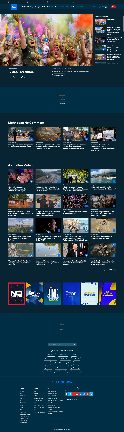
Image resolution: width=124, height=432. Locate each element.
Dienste (36, 388)
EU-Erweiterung (65, 358)
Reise (56, 7)
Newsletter (70, 399)
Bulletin (36, 393)
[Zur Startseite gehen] (14, 7)
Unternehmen (12, 258)
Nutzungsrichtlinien (52, 395)
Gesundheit (80, 7)
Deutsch (12, 2)
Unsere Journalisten (25, 414)
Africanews (37, 409)
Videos (22, 409)
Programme (23, 412)
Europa (37, 7)
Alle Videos (109, 269)
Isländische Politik (61, 371)
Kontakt (49, 402)
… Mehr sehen (58, 75)
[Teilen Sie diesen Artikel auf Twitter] (14, 77)
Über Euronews (51, 391)
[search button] (64, 2)
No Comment (12, 142)
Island (74, 354)
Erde (72, 7)
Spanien (75, 367)
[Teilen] (18, 77)
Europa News (12, 185)
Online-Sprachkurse (39, 412)
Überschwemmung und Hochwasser (57, 367)
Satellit (77, 358)
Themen (22, 388)
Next (62, 7)
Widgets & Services (39, 407)
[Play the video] (46, 40)
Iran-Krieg (51, 354)
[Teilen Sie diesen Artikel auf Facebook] (10, 77)
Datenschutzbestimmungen (55, 400)
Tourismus (48, 371)
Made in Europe (12, 234)
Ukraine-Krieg (63, 354)
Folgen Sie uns (38, 400)
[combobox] (73, 2)
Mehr (48, 388)
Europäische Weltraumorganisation (62, 363)
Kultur (67, 7)
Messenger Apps (38, 405)
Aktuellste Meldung (26, 7)
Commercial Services (53, 393)
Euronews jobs (51, 405)
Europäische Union (50, 358)
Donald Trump (75, 371)
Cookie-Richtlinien (52, 398)
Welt (43, 7)
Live (113, 6)
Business (50, 7)
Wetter (35, 395)
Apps (35, 402)
